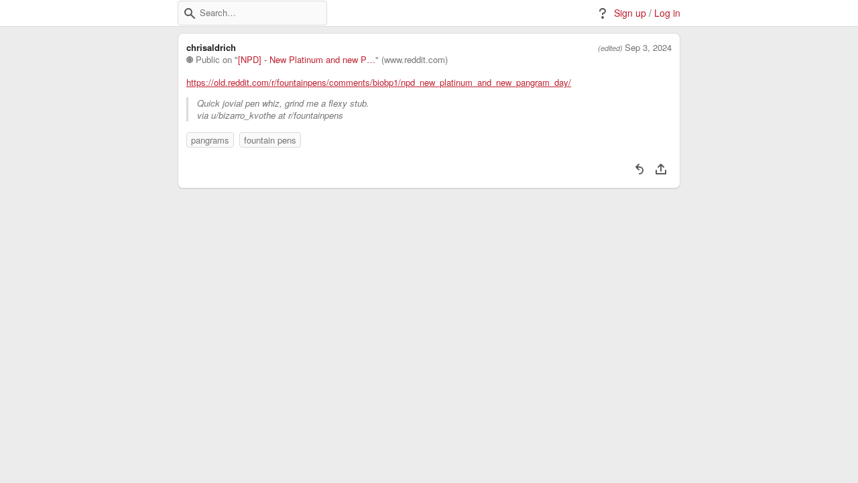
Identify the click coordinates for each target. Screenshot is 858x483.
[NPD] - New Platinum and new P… (306, 60)
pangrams (210, 140)
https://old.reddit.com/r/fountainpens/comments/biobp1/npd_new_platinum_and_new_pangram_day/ (378, 82)
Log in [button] (667, 13)
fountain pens (270, 140)
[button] (190, 13)
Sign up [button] (630, 13)
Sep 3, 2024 (648, 48)
